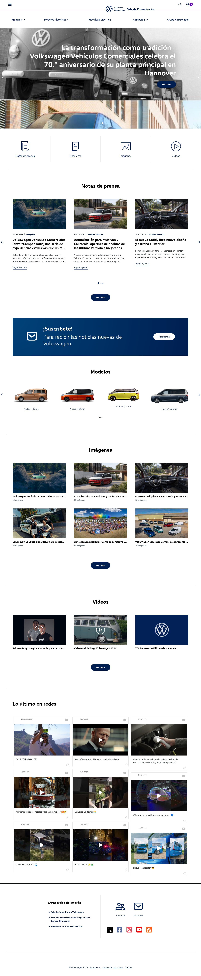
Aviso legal (95, 967)
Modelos (17, 19)
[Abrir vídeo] (39, 630)
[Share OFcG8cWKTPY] (126, 764)
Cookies (128, 967)
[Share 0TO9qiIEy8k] (126, 816)
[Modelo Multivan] (77, 394)
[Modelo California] (169, 394)
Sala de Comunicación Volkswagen (67, 912)
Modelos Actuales (95, 234)
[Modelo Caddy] (31, 394)
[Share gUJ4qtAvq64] (184, 820)
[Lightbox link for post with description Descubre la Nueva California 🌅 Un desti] (101, 792)
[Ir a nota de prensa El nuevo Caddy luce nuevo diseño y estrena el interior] (161, 214)
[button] (9, 4)
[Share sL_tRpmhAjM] (126, 869)
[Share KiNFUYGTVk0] (67, 764)
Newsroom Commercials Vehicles (67, 926)
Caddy (27, 408)
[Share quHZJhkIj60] (184, 767)
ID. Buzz (119, 406)
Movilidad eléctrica (100, 19)
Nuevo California (169, 408)
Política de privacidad (112, 967)
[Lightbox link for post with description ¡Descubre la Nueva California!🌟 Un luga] (42, 845)
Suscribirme (164, 336)
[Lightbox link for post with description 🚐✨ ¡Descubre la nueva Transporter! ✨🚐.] (159, 848)
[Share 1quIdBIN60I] (184, 872)
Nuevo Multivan (77, 408)
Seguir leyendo (20, 267)
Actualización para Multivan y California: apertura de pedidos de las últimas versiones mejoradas (99, 243)
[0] (187, 4)
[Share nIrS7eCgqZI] (67, 869)
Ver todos (100, 667)
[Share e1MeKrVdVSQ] (67, 816)
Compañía (139, 19)
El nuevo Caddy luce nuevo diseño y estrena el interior (160, 241)
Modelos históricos (55, 19)
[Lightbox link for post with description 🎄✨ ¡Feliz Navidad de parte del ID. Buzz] (101, 845)
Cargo (36, 408)
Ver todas (100, 297)
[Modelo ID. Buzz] (123, 393)
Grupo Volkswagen (178, 19)
